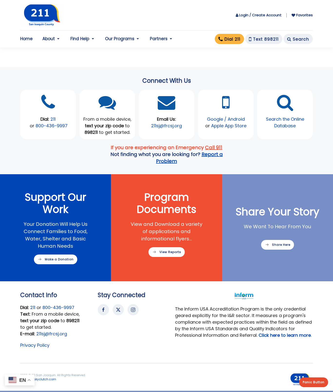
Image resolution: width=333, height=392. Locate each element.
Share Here (281, 245)
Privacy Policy (34, 345)
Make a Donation (59, 259)
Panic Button (313, 382)
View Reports (170, 252)
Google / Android (226, 119)
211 (53, 119)
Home (26, 39)
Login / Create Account (260, 15)
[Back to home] (42, 15)
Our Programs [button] (119, 39)
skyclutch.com (45, 379)
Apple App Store (228, 126)
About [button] (48, 39)
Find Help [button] (79, 39)
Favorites (304, 15)
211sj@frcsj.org (51, 334)
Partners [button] (158, 39)
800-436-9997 (52, 126)
